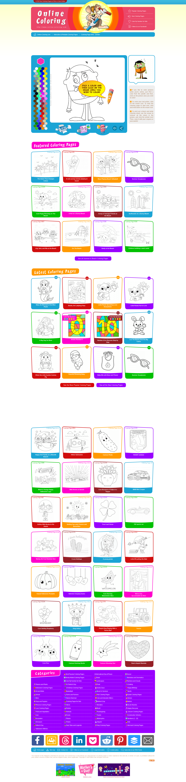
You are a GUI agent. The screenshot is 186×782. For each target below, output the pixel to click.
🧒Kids (128, 722)
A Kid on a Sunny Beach (77, 213)
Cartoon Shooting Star (107, 663)
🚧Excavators (38, 718)
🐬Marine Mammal (70, 698)
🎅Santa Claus (100, 688)
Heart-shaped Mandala (138, 663)
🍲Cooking (129, 684)
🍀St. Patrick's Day (70, 684)
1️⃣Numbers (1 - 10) (132, 718)
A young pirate (108, 559)
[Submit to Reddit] (107, 740)
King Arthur (77, 628)
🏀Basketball (68, 691)
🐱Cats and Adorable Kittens (104, 698)
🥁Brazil (97, 708)
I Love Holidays (77, 559)
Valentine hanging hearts (76, 593)
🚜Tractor (98, 715)
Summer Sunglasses (139, 179)
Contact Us (64, 750)
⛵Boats (97, 677)
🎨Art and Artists (39, 691)
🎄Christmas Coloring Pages (73, 688)
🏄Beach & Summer (101, 691)
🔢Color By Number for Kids (73, 681)
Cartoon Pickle (108, 455)
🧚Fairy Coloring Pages (102, 725)
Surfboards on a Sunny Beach (139, 213)
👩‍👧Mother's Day (100, 701)
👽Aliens (67, 705)
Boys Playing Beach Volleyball (108, 179)
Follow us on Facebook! (81, 750)
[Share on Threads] (65, 740)
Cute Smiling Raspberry (46, 628)
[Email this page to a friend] (148, 740)
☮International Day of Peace (103, 674)
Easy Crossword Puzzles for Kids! (114, 777)
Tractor (138, 628)
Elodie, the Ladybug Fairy (76, 305)
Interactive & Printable (61, 34)
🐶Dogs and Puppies (40, 701)
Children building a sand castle (138, 248)
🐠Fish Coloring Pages (102, 695)
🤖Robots (67, 708)
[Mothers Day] (87, 775)
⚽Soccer (128, 674)
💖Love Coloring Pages (41, 708)
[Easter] (65, 775)
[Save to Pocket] (93, 740)
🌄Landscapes (99, 681)
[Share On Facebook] (38, 740)
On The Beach (76, 248)
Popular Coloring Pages (139, 11)
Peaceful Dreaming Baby (77, 374)
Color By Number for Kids (139, 21)
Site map (52, 750)
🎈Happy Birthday (131, 688)
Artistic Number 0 (77, 339)
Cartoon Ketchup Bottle (77, 663)
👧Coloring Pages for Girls (72, 701)
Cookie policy (114, 750)
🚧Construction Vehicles (133, 715)
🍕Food (97, 684)
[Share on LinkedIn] (79, 740)
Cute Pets (46, 663)
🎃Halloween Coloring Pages (43, 688)
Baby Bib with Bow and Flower (107, 375)
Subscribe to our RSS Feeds (133, 750)
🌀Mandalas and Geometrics (134, 677)
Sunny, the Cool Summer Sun (46, 559)
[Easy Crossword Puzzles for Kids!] (114, 769)
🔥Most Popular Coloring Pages (74, 674)
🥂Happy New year (132, 708)
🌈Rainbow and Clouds (132, 681)
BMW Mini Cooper (139, 489)
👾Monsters (99, 705)
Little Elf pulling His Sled (139, 559)
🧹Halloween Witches (41, 729)
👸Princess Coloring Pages (42, 705)
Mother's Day (87, 777)
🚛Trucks (67, 715)
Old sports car (138, 524)
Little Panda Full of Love (139, 305)
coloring (100, 755)
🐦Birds (36, 698)
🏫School (37, 695)
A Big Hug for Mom (45, 340)
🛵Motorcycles (99, 718)
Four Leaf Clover (107, 524)
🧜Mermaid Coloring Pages (134, 725)
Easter (68, 777)
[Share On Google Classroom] (52, 740)
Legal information (99, 750)
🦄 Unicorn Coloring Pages (134, 712)
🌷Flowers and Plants (41, 684)
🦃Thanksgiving (100, 712)
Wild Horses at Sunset (76, 489)
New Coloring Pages (138, 16)
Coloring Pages (73, 34)
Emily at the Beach (108, 248)
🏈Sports (128, 691)
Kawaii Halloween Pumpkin (46, 593)
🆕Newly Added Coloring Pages (74, 677)
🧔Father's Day (38, 725)
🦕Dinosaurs (38, 722)
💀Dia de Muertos (131, 705)
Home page (40, 750)
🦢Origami (98, 722)
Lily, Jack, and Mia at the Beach (45, 248)
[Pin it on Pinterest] (120, 740)
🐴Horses (129, 698)
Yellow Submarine (77, 454)
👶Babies (129, 701)
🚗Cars (36, 715)
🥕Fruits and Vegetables (41, 712)
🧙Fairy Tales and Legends (73, 725)
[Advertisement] (93, 46)
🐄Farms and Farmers (71, 695)
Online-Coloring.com (43, 34)
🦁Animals (67, 712)
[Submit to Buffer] (134, 740)
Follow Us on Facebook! (139, 26)
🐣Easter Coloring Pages (134, 695)
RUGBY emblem (138, 455)
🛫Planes (67, 718)
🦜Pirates (67, 722)
